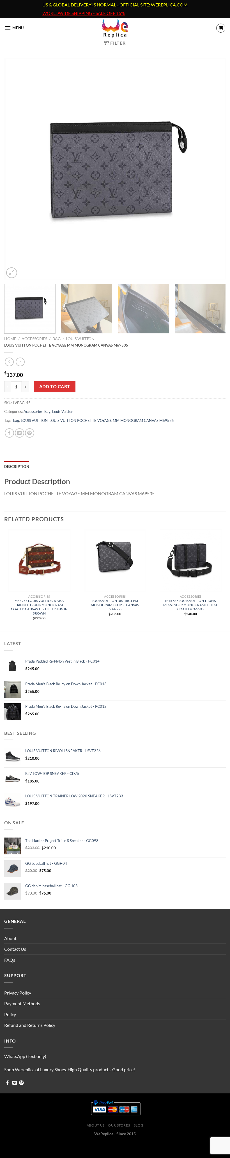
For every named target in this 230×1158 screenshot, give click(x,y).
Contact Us (15, 949)
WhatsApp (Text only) (25, 1056)
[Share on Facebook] (9, 433)
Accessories (34, 338)
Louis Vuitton (80, 338)
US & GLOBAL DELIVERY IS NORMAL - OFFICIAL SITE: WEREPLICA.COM (115, 4)
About (10, 938)
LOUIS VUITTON (34, 420)
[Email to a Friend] (19, 433)
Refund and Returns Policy (29, 1025)
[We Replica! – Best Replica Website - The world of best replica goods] (115, 28)
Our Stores (119, 1125)
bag (16, 420)
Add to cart (54, 386)
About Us (96, 1125)
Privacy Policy (17, 992)
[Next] (214, 168)
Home (10, 338)
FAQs (9, 960)
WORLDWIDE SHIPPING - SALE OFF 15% (83, 13)
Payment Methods (22, 1003)
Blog (138, 1125)
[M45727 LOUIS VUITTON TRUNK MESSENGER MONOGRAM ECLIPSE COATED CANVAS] (191, 560)
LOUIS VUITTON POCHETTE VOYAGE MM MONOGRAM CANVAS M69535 (111, 420)
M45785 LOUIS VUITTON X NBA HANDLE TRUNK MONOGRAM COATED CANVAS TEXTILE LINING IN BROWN (39, 607)
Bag (56, 338)
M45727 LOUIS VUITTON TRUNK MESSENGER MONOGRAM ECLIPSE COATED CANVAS (190, 605)
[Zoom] (11, 272)
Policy (10, 1014)
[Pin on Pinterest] (29, 433)
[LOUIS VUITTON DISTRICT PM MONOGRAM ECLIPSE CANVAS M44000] (115, 560)
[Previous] (16, 168)
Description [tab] (16, 466)
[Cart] (220, 28)
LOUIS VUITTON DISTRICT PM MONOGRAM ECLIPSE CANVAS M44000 (115, 605)
